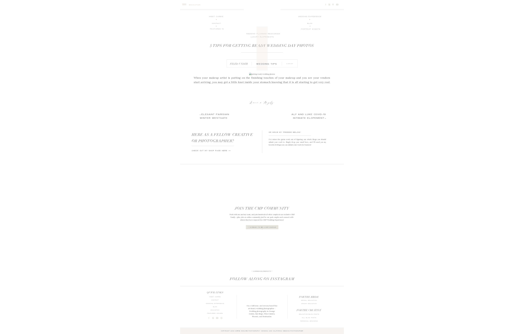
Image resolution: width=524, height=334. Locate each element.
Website (197, 158)
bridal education (309, 300)
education (215, 310)
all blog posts (309, 317)
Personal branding (309, 321)
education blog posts (309, 314)
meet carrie (215, 296)
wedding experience (215, 303)
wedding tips (266, 64)
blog (215, 306)
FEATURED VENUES (215, 313)
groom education (309, 303)
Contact (215, 300)
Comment (198, 115)
